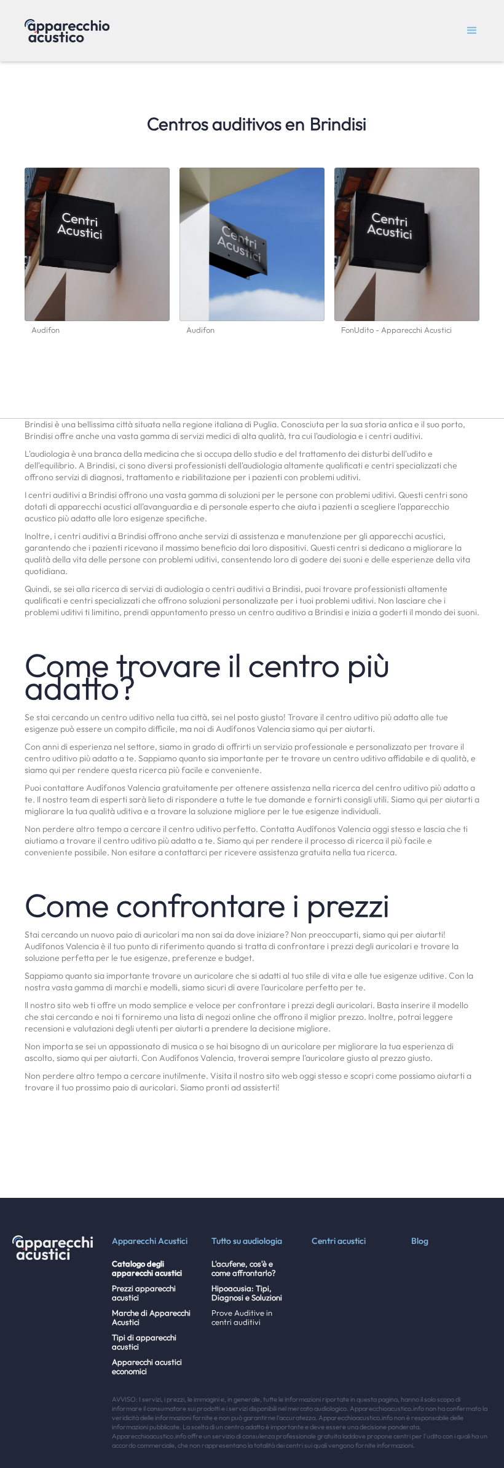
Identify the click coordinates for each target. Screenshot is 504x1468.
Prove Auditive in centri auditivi (241, 1317)
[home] (67, 30)
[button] (472, 30)
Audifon (45, 330)
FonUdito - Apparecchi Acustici (396, 330)
